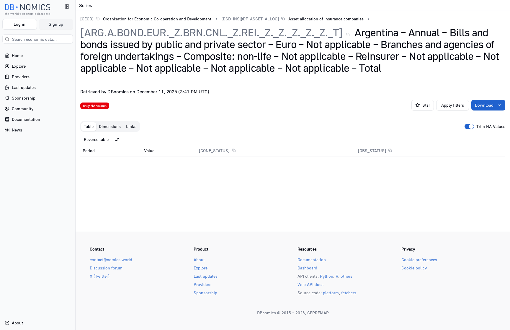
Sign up (56, 24)
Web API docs (310, 284)
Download (484, 105)
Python (326, 276)
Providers (202, 284)
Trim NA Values (490, 126)
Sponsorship (205, 292)
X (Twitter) (99, 276)
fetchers (348, 292)
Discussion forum (106, 267)
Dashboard (307, 267)
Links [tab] (131, 126)
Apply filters (452, 105)
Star (426, 105)
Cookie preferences (419, 259)
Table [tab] (89, 126)
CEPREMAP (318, 312)
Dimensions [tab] (110, 126)
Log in (19, 24)
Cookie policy (414, 267)
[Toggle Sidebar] (75, 165)
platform (331, 292)
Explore (200, 267)
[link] (145, 19)
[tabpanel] (292, 145)
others (346, 276)
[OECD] (87, 18)
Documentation (312, 259)
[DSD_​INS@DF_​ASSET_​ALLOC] (250, 18)
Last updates (206, 276)
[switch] (469, 126)
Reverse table (96, 139)
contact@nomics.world (111, 259)
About (199, 259)
